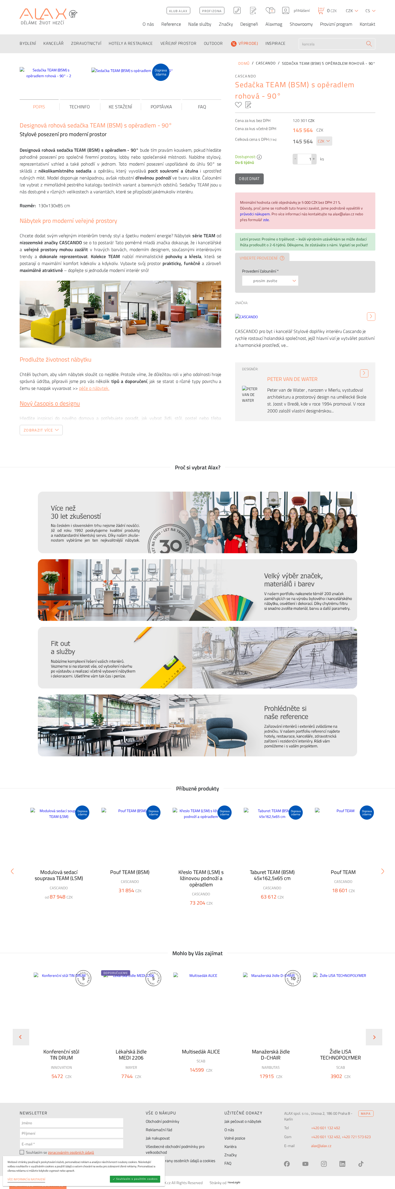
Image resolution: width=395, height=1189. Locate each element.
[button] (75, 1085)
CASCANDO (245, 76)
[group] (58, 1032)
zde (266, 220)
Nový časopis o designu (50, 403)
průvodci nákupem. (256, 214)
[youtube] (305, 1163)
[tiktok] (361, 1163)
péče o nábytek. (94, 388)
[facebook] (286, 1163)
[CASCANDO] (371, 316)
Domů (244, 63)
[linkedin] (342, 1163)
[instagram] (323, 1163)
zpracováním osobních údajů (71, 1152)
